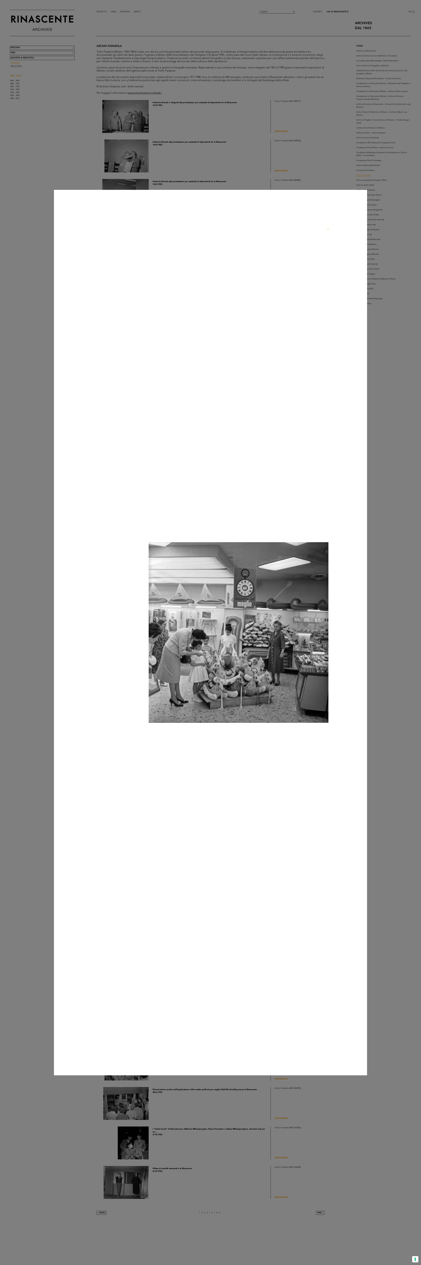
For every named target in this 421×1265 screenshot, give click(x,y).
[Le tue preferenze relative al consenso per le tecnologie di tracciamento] (415, 1259)
